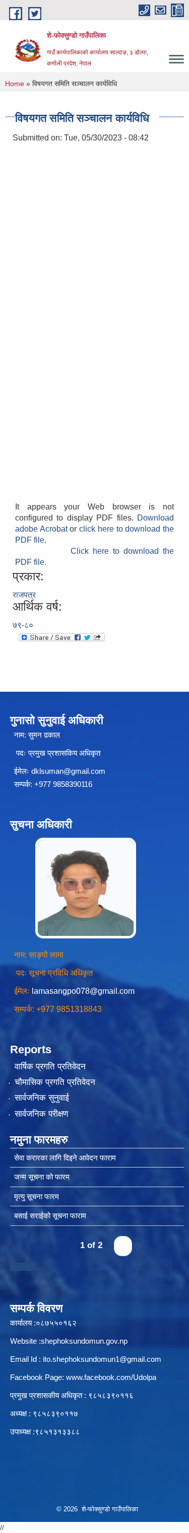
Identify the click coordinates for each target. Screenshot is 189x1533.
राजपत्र (24, 595)
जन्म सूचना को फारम (42, 1177)
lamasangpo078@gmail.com (83, 991)
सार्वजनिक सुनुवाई (42, 1098)
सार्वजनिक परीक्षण (41, 1114)
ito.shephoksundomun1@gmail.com (102, 1359)
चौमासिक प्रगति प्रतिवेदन (55, 1082)
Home (14, 84)
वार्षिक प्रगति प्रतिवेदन (50, 1066)
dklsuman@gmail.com (68, 771)
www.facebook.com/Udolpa (111, 1377)
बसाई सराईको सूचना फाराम (50, 1215)
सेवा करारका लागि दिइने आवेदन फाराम (65, 1157)
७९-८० (23, 625)
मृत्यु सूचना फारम (36, 1196)
